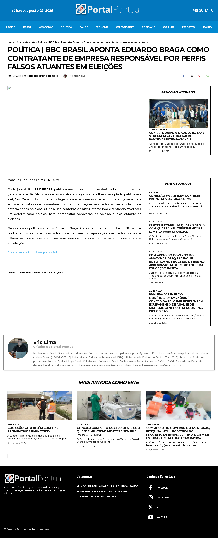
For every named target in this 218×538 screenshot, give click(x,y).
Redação (80, 76)
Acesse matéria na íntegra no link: (33, 252)
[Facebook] (183, 76)
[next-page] (15, 456)
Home (11, 42)
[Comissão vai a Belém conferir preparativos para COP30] (39, 405)
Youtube (162, 517)
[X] (191, 76)
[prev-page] (9, 456)
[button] (203, 10)
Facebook (162, 487)
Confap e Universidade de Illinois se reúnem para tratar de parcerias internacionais (176, 136)
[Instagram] (150, 498)
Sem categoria (26, 42)
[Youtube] (150, 517)
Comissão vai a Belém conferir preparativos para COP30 (174, 197)
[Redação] (65, 76)
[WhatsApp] (207, 76)
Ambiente (155, 192)
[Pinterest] (199, 76)
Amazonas (155, 222)
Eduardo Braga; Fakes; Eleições (41, 272)
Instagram (163, 497)
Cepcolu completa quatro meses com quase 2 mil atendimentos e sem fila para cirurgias (177, 228)
